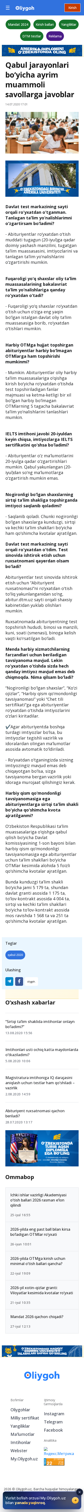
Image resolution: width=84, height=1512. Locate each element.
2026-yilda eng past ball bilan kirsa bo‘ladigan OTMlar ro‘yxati (40, 1231)
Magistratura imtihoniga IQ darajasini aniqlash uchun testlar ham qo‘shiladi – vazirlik (40, 1082)
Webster (18, 1450)
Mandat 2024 (18, 24)
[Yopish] (79, 1492)
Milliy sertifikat (24, 1418)
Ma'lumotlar (22, 1434)
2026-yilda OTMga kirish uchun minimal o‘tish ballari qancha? (37, 1261)
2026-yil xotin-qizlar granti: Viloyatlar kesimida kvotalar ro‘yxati (41, 1290)
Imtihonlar (20, 1442)
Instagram (54, 1413)
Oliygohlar (20, 1409)
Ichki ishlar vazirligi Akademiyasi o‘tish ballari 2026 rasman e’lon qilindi (38, 1200)
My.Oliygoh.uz (24, 1459)
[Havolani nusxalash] (31, 981)
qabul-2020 (15, 955)
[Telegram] (9, 981)
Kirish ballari (45, 24)
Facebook (53, 1430)
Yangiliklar (68, 24)
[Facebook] (19, 981)
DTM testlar (31, 36)
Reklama (55, 36)
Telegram (53, 1422)
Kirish (72, 7)
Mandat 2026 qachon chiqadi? (36, 1316)
